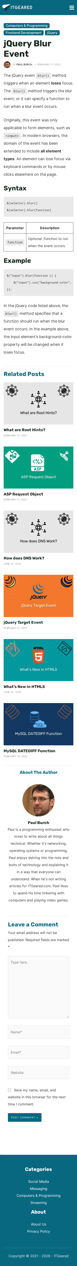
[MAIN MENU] (71, 7)
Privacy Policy (38, 1231)
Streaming (38, 1202)
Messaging (38, 1188)
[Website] (38, 1073)
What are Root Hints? (24, 430)
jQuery (52, 33)
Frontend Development (23, 33)
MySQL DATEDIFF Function (29, 751)
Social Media (38, 1181)
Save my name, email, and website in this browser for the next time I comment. (37, 1097)
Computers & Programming (26, 26)
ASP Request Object (23, 494)
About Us (38, 1224)
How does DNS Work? (24, 558)
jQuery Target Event (23, 622)
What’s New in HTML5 (24, 686)
